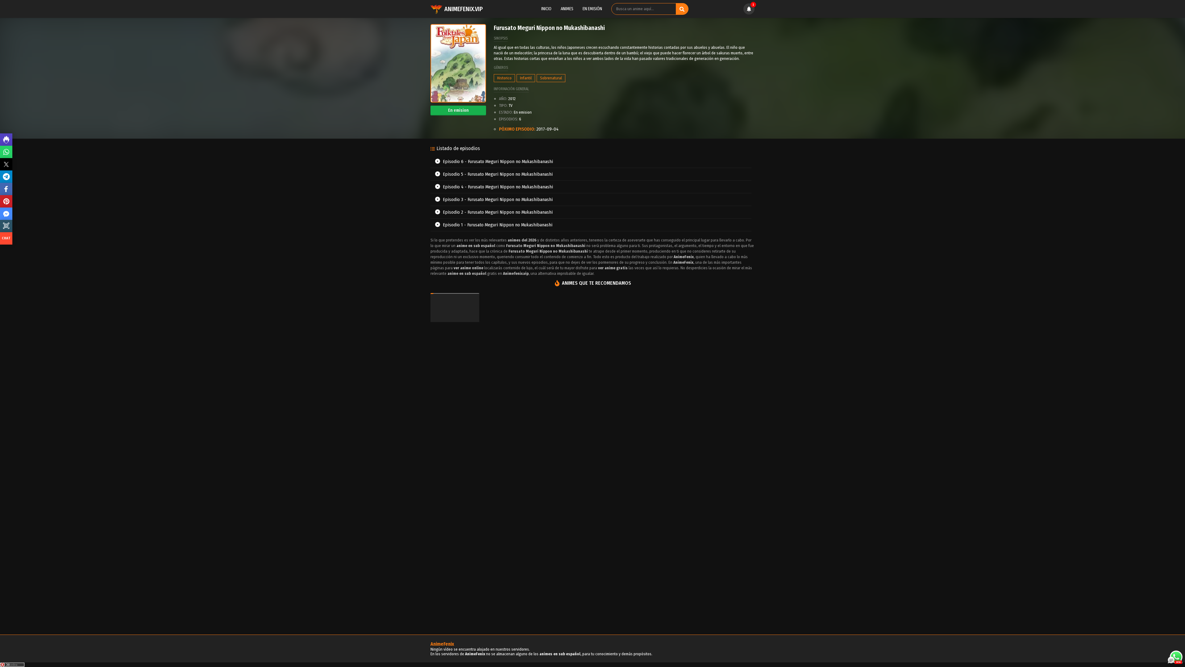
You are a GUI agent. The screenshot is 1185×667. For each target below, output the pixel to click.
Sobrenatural (551, 78)
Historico (504, 78)
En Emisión (592, 8)
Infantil (526, 78)
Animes (567, 8)
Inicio (546, 8)
